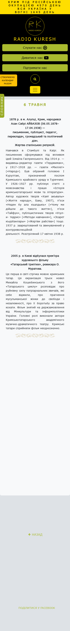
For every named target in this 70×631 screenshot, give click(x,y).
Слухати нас (33, 48)
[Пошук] (35, 79)
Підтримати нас (35, 68)
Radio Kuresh (35, 39)
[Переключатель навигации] (35, 89)
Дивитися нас (33, 58)
